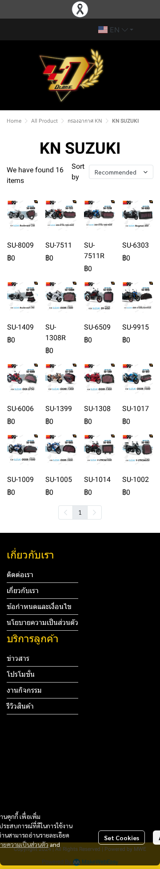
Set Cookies (121, 838)
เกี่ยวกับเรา (23, 590)
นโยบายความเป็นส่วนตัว (42, 622)
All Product (44, 121)
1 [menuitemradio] (80, 512)
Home (14, 121)
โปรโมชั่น (21, 674)
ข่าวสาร (18, 658)
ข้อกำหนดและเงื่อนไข (39, 606)
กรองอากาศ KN (85, 121)
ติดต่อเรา (20, 574)
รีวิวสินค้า (20, 706)
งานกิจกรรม (24, 690)
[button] (115, 30)
